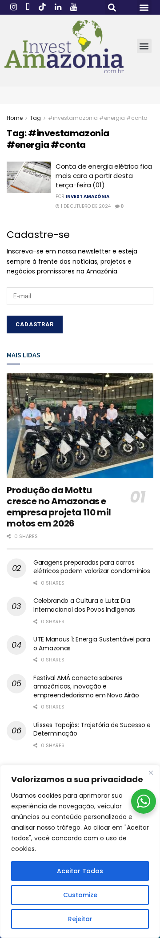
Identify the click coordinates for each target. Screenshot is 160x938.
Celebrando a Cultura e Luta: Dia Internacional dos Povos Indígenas (84, 605)
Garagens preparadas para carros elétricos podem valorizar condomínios (91, 567)
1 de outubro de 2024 (85, 206)
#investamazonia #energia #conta (98, 118)
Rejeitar (80, 918)
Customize (80, 895)
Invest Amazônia (87, 196)
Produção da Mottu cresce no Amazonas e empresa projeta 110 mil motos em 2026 (59, 507)
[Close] (150, 772)
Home (15, 118)
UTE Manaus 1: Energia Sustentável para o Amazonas (91, 644)
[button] (112, 7)
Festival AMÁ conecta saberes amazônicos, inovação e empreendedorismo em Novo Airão (86, 686)
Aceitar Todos (80, 871)
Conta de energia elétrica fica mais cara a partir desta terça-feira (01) (104, 176)
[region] (80, 851)
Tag (35, 118)
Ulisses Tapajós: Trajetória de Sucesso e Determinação (92, 729)
